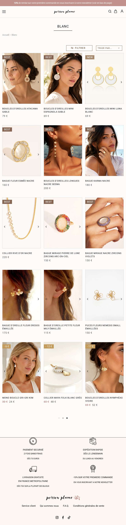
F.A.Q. (66, 506)
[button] (4, 82)
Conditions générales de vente (88, 506)
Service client (29, 506)
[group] (21, 78)
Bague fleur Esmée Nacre (18, 181)
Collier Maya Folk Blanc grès (63, 398)
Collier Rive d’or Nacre (17, 253)
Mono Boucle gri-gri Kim (17, 398)
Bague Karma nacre (97, 181)
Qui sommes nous (49, 506)
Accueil (5, 35)
